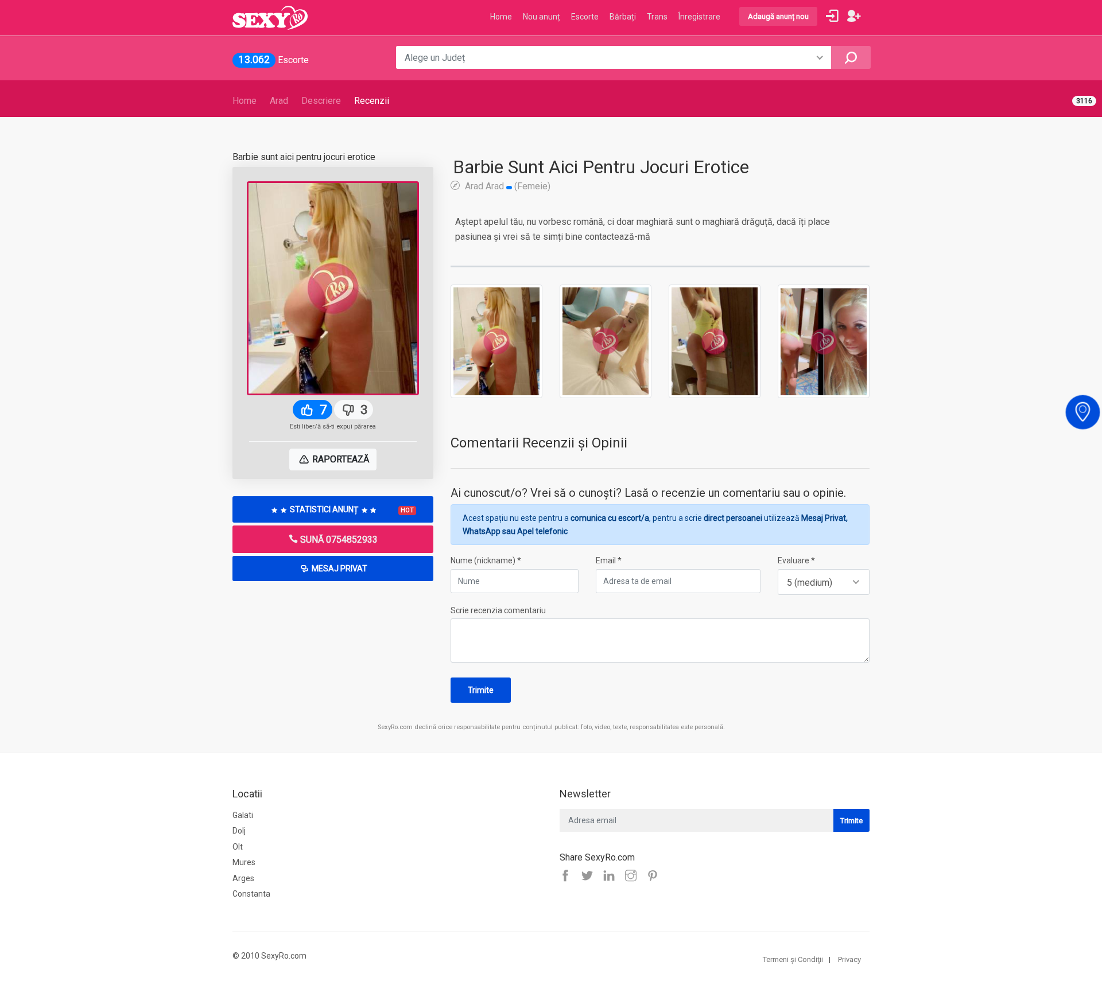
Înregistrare (699, 16)
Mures (243, 862)
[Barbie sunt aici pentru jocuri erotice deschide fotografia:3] (714, 340)
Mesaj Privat (338, 568)
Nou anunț (541, 16)
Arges (243, 878)
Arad (279, 100)
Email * (609, 560)
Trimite (481, 690)
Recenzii (371, 100)
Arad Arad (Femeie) (506, 186)
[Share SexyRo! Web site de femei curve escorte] (568, 876)
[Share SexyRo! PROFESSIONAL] (633, 876)
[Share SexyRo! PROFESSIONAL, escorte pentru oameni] (611, 876)
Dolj (239, 830)
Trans (657, 16)
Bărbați (623, 16)
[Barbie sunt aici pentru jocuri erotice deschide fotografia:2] (605, 340)
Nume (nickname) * (486, 560)
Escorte (585, 16)
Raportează (339, 459)
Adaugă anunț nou (778, 16)
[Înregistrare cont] (854, 16)
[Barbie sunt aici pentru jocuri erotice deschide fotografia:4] (824, 340)
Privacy (849, 959)
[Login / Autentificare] (832, 16)
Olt (237, 846)
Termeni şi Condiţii (793, 959)
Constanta (251, 893)
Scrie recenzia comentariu (498, 610)
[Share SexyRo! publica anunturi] (590, 876)
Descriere (321, 100)
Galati (242, 815)
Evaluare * (796, 560)
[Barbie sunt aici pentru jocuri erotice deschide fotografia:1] (496, 340)
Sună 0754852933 (338, 539)
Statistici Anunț (351, 509)
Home (244, 100)
